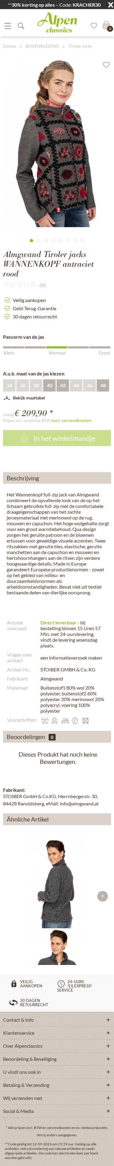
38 (36, 385)
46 (89, 385)
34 (9, 385)
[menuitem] (7, 26)
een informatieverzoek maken (71, 657)
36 (23, 385)
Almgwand (51, 678)
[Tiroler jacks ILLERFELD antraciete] (57, 882)
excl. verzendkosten (71, 420)
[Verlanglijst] (92, 26)
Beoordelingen (26, 736)
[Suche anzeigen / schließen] (21, 26)
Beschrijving (23, 478)
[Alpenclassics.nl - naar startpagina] (57, 22)
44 (76, 385)
